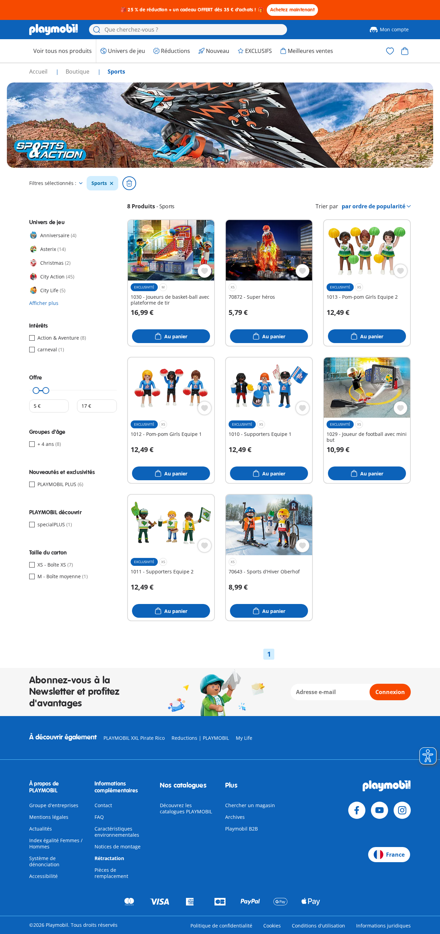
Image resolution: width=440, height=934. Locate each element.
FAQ (99, 817)
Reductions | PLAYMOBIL (200, 738)
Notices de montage (118, 846)
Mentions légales (48, 817)
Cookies (272, 925)
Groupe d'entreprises (53, 805)
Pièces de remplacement (111, 873)
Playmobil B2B (241, 828)
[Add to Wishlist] (204, 271)
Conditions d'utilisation (318, 925)
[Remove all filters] (129, 183)
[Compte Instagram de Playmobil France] (402, 810)
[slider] (36, 390)
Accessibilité (43, 876)
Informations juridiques (383, 925)
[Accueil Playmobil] (53, 29)
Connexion (390, 692)
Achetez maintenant (292, 10)
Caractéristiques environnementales (117, 831)
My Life (244, 738)
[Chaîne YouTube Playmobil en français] (379, 810)
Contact (103, 805)
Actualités (40, 828)
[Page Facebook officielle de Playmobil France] (356, 810)
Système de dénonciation (44, 861)
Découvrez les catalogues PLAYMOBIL (186, 808)
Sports (99, 183)
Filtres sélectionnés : (52, 183)
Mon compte (394, 29)
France (395, 854)
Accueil (39, 71)
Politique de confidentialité (221, 925)
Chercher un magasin (250, 805)
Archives (235, 817)
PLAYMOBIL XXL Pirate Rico (134, 738)
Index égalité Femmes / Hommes (55, 843)
